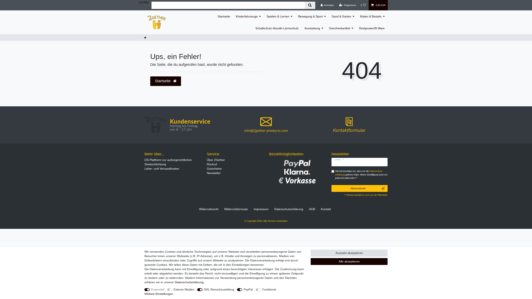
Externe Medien (184, 289)
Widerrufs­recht (208, 209)
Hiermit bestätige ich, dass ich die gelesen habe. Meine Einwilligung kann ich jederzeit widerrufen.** (361, 174)
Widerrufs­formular (236, 209)
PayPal (248, 289)
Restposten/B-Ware (372, 28)
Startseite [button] (163, 81)
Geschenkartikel (339, 28)
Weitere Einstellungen (158, 293)
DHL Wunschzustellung (219, 289)
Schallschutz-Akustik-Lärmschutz (277, 28)
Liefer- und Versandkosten (161, 168)
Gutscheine (214, 168)
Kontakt (326, 209)
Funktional (269, 289)
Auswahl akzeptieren (349, 253)
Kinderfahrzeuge (247, 16)
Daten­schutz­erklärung (288, 209)
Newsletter (214, 173)
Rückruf (212, 164)
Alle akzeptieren (349, 261)
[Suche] (310, 5)
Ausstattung (312, 28)
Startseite (224, 16)
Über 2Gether (216, 160)
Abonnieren (358, 188)
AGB (312, 209)
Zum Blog (143, 2)
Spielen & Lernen (278, 16)
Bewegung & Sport (310, 16)
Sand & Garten (341, 16)
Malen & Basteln (371, 16)
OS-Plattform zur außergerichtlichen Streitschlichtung (168, 162)
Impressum (261, 209)
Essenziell (157, 289)
